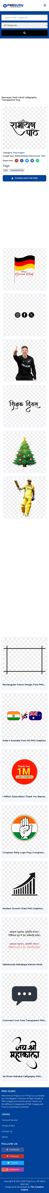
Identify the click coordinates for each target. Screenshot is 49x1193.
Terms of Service (9, 1120)
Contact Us (7, 1131)
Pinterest (14, 1156)
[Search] (24, 33)
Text (5, 170)
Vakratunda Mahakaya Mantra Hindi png (22, 964)
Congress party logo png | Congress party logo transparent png (22, 852)
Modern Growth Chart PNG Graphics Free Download (22, 908)
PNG (43, 156)
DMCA (5, 1137)
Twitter (14, 1163)
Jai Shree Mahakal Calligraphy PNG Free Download (21, 1076)
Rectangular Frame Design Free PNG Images (23, 684)
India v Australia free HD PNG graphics (24, 740)
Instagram (14, 1169)
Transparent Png (16, 170)
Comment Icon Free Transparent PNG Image (23, 1020)
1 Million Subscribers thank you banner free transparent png (24, 796)
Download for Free (26, 178)
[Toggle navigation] (45, 5)
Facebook (14, 1150)
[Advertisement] (24, 66)
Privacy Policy (8, 1126)
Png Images (19, 153)
